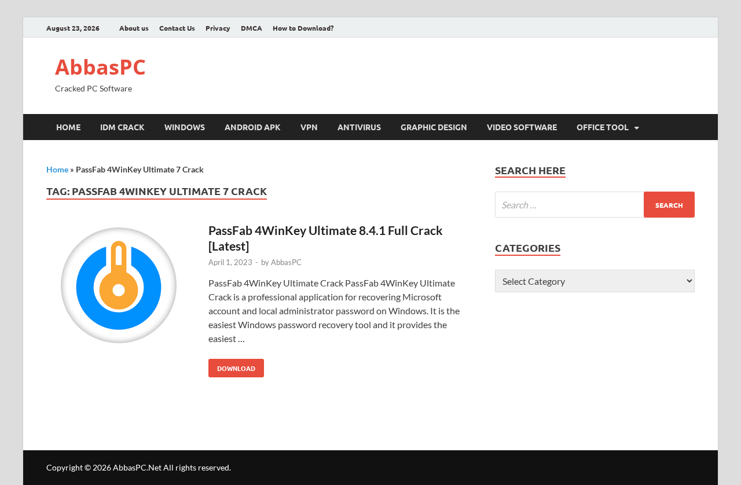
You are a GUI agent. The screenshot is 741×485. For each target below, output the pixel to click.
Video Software (522, 127)
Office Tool (603, 127)
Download (231, 366)
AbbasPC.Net (137, 467)
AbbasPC (100, 67)
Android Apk (253, 127)
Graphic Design (434, 127)
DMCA (251, 27)
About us (134, 27)
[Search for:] (595, 205)
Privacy (218, 27)
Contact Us (177, 27)
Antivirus (359, 127)
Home (68, 127)
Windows (184, 127)
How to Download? (303, 27)
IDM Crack (122, 127)
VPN (309, 127)
